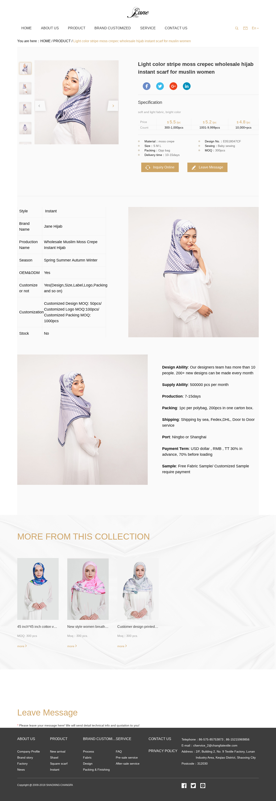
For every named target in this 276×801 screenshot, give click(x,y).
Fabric (87, 757)
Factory (22, 763)
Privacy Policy (163, 751)
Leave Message (210, 167)
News (21, 769)
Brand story (25, 757)
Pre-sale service (127, 757)
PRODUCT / (63, 41)
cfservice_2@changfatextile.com (215, 745)
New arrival (57, 751)
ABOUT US (26, 739)
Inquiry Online (163, 167)
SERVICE (123, 739)
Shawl (54, 757)
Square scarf (58, 763)
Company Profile (28, 751)
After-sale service (128, 763)
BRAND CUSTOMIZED (101, 739)
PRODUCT (58, 739)
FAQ (119, 751)
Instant (54, 769)
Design (88, 763)
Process (88, 751)
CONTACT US (160, 739)
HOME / (46, 41)
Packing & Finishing (96, 769)
